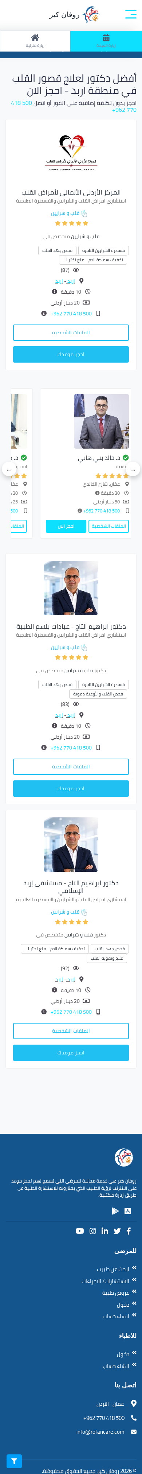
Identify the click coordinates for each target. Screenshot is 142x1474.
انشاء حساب (116, 1316)
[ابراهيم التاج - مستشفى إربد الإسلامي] (71, 844)
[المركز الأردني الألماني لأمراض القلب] (71, 153)
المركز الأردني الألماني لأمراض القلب (71, 192)
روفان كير (66, 15)
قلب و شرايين (65, 213)
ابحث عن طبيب (113, 1269)
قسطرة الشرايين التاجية (103, 250)
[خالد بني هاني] (87, 421)
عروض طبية (115, 1292)
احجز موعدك (71, 354)
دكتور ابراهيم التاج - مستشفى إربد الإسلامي (71, 887)
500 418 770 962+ (71, 313)
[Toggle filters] (14, 1461)
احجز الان (66, 526)
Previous (133, 469)
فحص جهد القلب (57, 250)
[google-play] (115, 1211)
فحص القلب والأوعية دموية (98, 694)
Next (9, 469)
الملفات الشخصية (71, 332)
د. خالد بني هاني (99, 457)
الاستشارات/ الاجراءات (105, 1281)
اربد (70, 281)
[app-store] (128, 1211)
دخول (123, 1304)
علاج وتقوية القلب (107, 958)
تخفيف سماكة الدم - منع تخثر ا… (93, 260)
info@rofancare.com (100, 1431)
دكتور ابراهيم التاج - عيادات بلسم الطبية (71, 626)
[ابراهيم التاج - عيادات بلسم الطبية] (71, 587)
